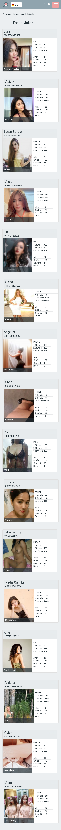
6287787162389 (13, 786)
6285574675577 (12, 35)
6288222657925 (13, 85)
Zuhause (7, 14)
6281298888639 (12, 335)
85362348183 (11, 536)
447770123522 (11, 235)
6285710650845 (13, 185)
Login (50, 4)
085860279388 (12, 386)
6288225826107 (12, 135)
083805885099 (11, 436)
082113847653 (12, 486)
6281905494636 (13, 586)
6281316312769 (12, 736)
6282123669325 (13, 686)
